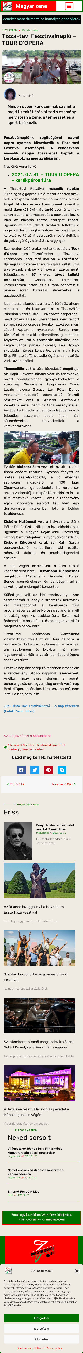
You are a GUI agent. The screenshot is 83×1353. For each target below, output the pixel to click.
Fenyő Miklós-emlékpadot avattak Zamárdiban (55, 827)
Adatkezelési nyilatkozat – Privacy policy (39, 1348)
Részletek (41, 1339)
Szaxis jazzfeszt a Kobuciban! (27, 736)
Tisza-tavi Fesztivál (32, 749)
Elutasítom (41, 1328)
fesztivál (42, 745)
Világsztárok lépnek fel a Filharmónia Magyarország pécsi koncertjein (35, 1150)
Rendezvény (30, 30)
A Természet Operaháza (22, 745)
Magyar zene (31, 6)
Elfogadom (41, 1318)
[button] (77, 1271)
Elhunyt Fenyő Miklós (23, 1191)
